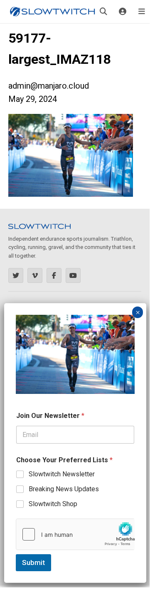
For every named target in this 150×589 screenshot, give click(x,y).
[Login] (122, 11)
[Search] (103, 11)
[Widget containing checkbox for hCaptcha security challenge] (75, 534)
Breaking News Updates (64, 489)
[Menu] (141, 11)
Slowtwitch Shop (53, 504)
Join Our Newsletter (50, 416)
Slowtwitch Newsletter (62, 474)
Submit (33, 562)
